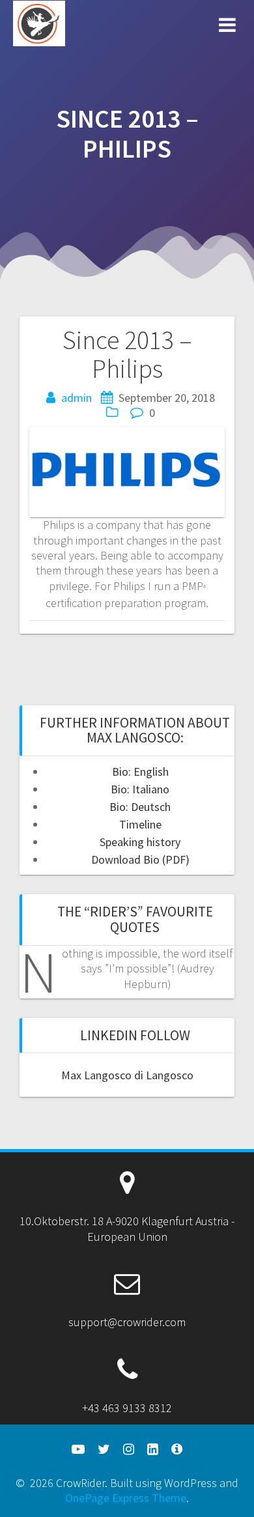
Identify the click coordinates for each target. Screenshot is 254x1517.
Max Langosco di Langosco (127, 1075)
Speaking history (140, 841)
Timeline (140, 824)
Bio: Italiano (140, 789)
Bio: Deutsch (140, 806)
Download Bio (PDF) (140, 859)
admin (76, 397)
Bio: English (140, 771)
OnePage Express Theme (125, 1497)
